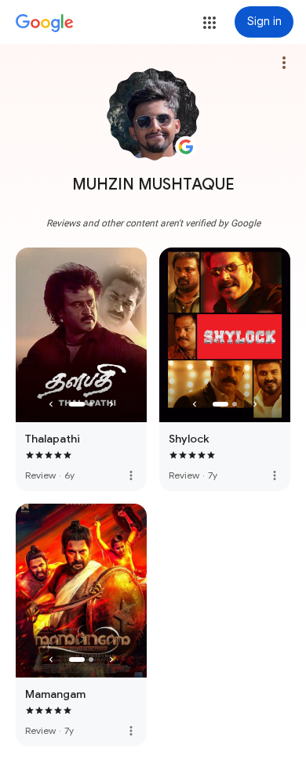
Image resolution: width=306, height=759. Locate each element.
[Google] (45, 23)
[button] (209, 22)
